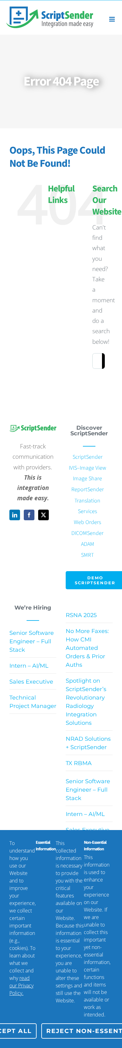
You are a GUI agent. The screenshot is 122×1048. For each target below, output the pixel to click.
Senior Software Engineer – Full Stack (31, 641)
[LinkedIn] (14, 515)
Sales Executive (31, 681)
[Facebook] (29, 515)
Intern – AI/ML (28, 665)
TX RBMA (79, 763)
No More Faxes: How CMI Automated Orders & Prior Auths (87, 648)
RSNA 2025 (81, 615)
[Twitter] (43, 515)
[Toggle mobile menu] (112, 19)
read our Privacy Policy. (21, 985)
